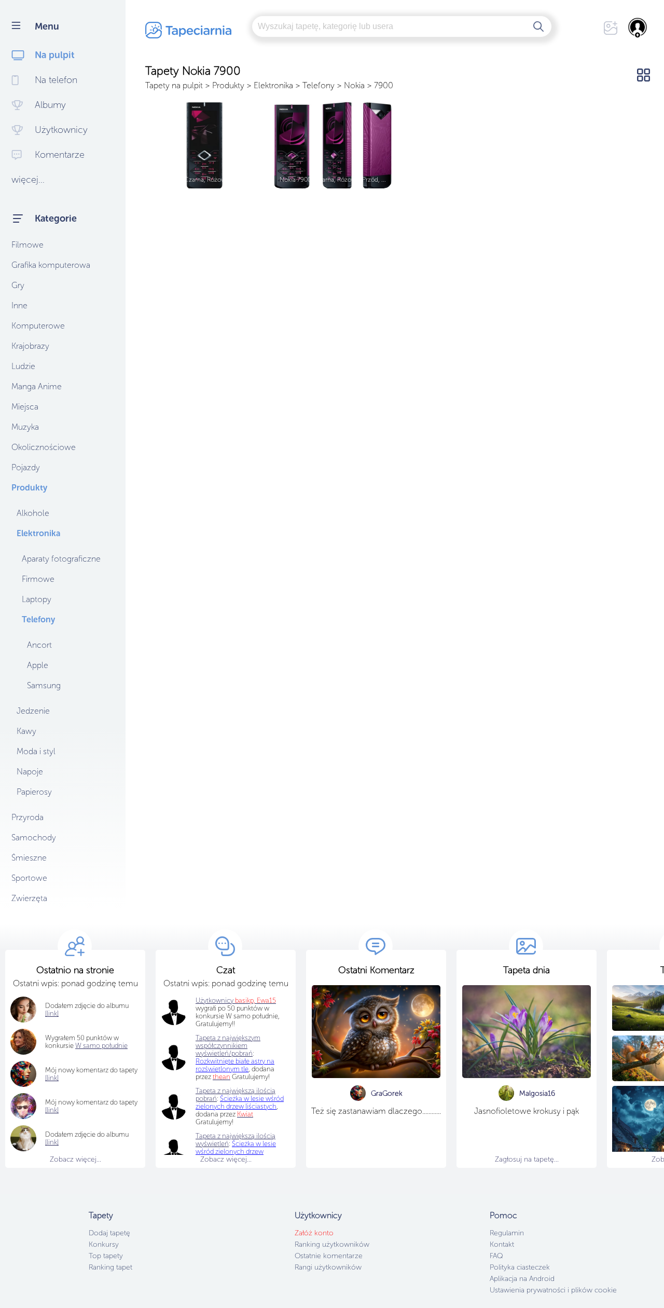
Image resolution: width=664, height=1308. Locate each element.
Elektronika (38, 533)
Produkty (29, 488)
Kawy (26, 731)
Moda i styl (36, 751)
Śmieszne (29, 858)
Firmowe (38, 579)
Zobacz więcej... (75, 1159)
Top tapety (106, 1255)
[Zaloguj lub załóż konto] (638, 27)
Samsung (44, 685)
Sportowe (29, 878)
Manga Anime (36, 386)
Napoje (30, 771)
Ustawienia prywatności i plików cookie (553, 1290)
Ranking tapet (110, 1267)
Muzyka (25, 427)
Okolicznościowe (43, 447)
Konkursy (104, 1244)
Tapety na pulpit (174, 85)
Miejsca (24, 407)
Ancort (39, 645)
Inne (19, 305)
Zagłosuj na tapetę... (527, 1159)
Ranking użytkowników (332, 1244)
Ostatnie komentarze (329, 1255)
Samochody (33, 837)
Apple (37, 665)
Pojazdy (25, 467)
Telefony (38, 619)
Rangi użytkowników (328, 1267)
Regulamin (507, 1233)
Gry (17, 285)
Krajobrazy (30, 346)
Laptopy (36, 599)
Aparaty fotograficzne (61, 559)
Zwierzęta (29, 898)
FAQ (496, 1255)
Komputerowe (38, 326)
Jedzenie (33, 711)
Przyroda (27, 817)
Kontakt (502, 1244)
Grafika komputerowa (50, 265)
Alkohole (33, 513)
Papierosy (34, 792)
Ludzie (23, 366)
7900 (383, 85)
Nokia (354, 85)
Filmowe (27, 245)
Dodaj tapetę (109, 1233)
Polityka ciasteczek (520, 1267)
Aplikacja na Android (522, 1278)
